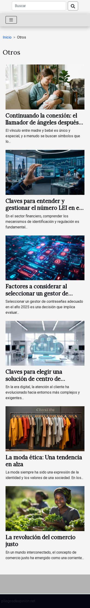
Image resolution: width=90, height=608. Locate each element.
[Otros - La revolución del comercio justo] (45, 508)
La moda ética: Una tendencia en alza (44, 461)
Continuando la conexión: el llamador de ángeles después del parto (42, 122)
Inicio (7, 37)
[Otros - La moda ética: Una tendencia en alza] (45, 428)
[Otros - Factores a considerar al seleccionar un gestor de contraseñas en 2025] (45, 257)
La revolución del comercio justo (40, 541)
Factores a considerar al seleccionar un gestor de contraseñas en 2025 (37, 293)
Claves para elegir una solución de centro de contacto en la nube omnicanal (45, 378)
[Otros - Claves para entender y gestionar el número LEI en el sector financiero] (45, 172)
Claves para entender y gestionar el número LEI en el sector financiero (43, 208)
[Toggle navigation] (11, 20)
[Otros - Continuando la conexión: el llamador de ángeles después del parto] (45, 86)
